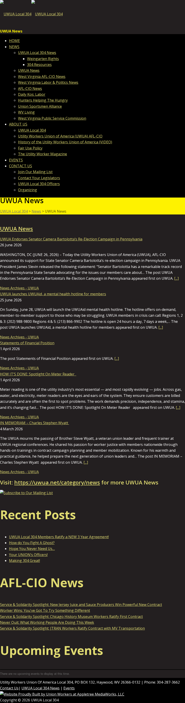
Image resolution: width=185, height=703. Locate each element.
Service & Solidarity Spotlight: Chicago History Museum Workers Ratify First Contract (71, 616)
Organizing (27, 189)
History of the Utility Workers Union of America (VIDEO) (65, 142)
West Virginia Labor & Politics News (48, 82)
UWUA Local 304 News (37, 52)
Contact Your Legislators (39, 177)
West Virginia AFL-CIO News (41, 76)
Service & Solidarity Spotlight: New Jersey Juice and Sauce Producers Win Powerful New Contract (81, 604)
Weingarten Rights (43, 58)
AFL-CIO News (30, 88)
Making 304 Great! (24, 560)
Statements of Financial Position (27, 342)
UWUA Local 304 (32, 130)
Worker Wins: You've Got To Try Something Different (45, 610)
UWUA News (28, 70)
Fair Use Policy (30, 148)
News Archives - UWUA (19, 288)
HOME (14, 40)
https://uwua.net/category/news (57, 482)
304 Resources (39, 64)
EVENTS (16, 160)
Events (69, 688)
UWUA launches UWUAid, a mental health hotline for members (53, 293)
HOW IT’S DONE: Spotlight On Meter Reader (38, 374)
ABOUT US (18, 124)
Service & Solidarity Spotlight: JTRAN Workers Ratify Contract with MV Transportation (72, 628)
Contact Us (9, 688)
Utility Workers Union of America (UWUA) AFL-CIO (60, 136)
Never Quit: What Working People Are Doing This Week (47, 622)
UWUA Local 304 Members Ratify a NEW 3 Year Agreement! (59, 536)
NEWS (14, 46)
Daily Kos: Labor (31, 94)
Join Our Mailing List (35, 171)
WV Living (26, 112)
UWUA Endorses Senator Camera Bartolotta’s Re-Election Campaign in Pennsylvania (71, 239)
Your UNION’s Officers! (28, 554)
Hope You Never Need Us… (32, 548)
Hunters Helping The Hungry (43, 100)
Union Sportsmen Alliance (40, 106)
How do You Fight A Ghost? (32, 542)
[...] (176, 278)
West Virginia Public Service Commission (52, 118)
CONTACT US (20, 165)
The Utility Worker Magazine (42, 153)
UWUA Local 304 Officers (39, 183)
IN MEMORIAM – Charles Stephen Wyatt (34, 422)
